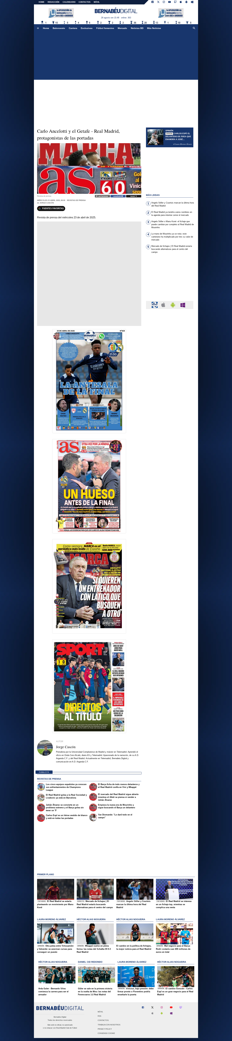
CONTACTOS (84, 2)
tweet (132, 196)
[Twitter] (158, 2)
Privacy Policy (105, 1029)
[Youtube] (169, 2)
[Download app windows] (192, 2)
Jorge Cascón (47, 203)
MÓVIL (97, 2)
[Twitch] (175, 2)
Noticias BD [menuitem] (137, 28)
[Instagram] (164, 2)
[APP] (155, 305)
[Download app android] (186, 2)
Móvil (100, 1012)
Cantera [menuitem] (73, 28)
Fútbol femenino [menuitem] (105, 28)
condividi (117, 196)
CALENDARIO (69, 2)
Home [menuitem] (46, 28)
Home (41, 2)
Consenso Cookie (106, 1033)
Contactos (103, 1020)
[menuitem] (38, 28)
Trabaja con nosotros (109, 1025)
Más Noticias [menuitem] (154, 28)
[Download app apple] (181, 2)
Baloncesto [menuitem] (59, 28)
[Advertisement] (116, 56)
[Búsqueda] (194, 28)
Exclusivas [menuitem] (86, 28)
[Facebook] (153, 2)
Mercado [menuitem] (122, 28)
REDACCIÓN (53, 2)
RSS (99, 1016)
